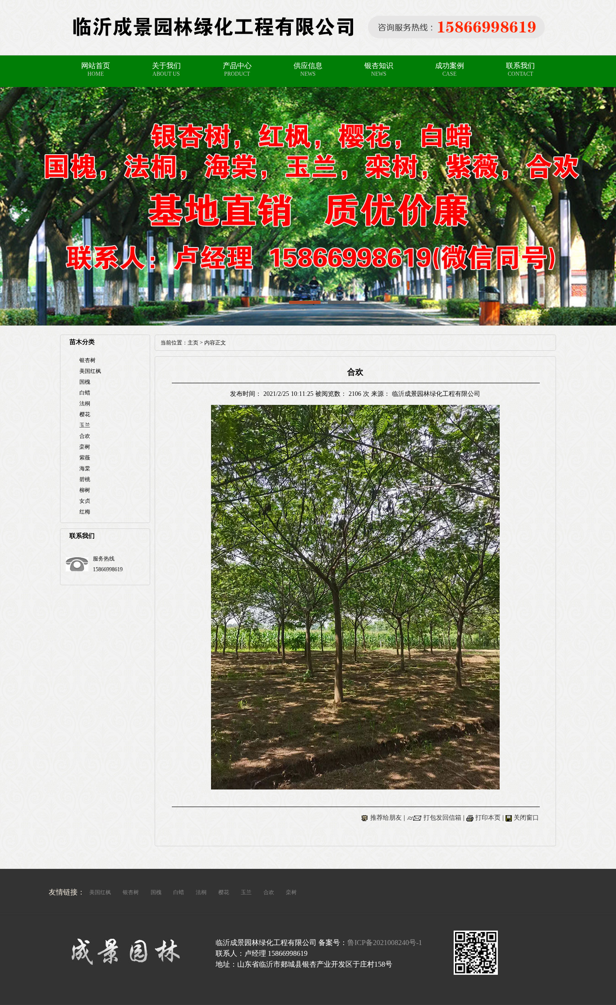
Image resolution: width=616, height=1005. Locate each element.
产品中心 (237, 65)
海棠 (84, 468)
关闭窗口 (526, 817)
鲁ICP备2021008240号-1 (384, 942)
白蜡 (84, 393)
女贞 (84, 501)
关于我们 (166, 65)
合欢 (84, 436)
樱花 (84, 414)
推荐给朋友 (386, 817)
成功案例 (449, 65)
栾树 (84, 447)
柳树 (84, 490)
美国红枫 (90, 371)
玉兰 (84, 425)
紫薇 (84, 457)
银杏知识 (378, 65)
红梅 (84, 512)
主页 (193, 343)
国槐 (84, 382)
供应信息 (308, 65)
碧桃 (84, 479)
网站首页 (95, 65)
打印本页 (488, 817)
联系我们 (520, 65)
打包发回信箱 (442, 817)
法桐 (84, 403)
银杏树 (87, 360)
